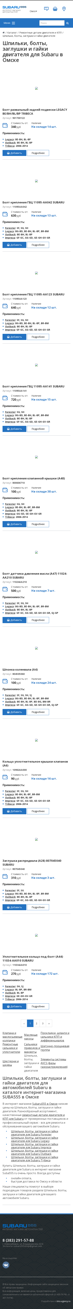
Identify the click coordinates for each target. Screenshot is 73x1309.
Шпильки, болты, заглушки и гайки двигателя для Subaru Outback (34, 1152)
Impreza (10, 237)
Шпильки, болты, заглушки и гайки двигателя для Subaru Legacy (34, 1139)
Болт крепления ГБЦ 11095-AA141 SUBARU (33, 386)
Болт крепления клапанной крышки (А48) (34, 478)
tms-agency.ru (63, 1301)
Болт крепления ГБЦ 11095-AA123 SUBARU (33, 294)
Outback (10, 142)
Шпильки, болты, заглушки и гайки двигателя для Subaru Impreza (34, 1145)
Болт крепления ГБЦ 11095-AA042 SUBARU (33, 202)
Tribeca (9, 145)
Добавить (16, 153)
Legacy (9, 139)
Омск (33, 11)
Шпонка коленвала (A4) (20, 669)
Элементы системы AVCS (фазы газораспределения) (54, 1063)
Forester (10, 228)
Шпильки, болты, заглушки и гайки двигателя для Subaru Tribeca (34, 1158)
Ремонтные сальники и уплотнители (11, 1048)
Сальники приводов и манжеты (32, 1048)
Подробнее (38, 153)
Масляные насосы (31, 1036)
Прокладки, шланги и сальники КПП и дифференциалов (55, 1036)
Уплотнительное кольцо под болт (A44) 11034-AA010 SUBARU (33, 958)
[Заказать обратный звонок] (46, 10)
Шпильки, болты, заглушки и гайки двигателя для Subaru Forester (34, 1132)
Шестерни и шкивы (11, 1063)
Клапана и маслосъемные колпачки (12, 1036)
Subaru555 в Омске (45, 1104)
